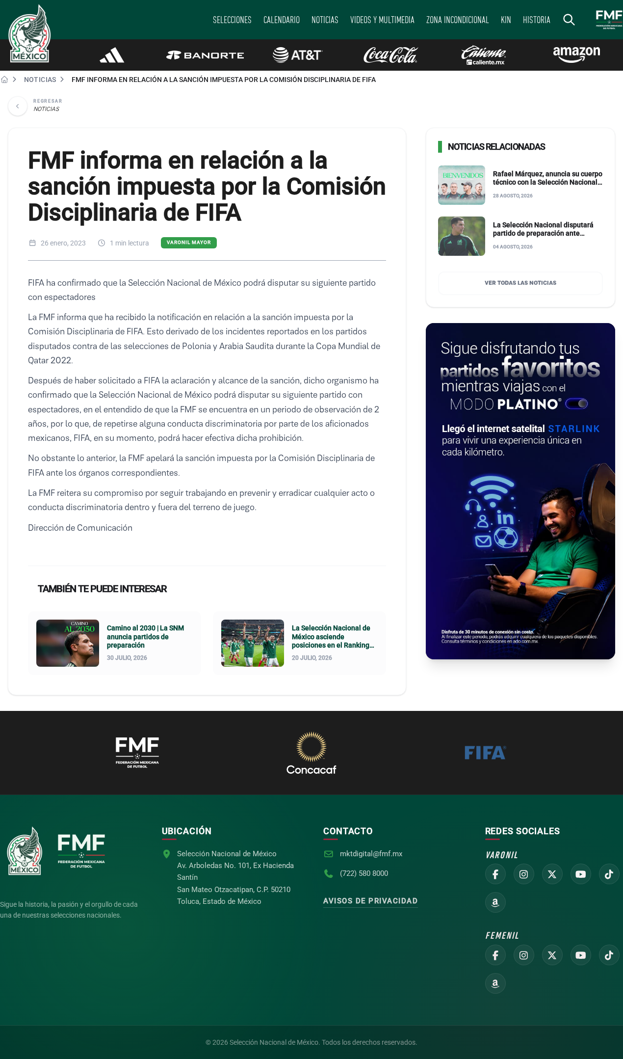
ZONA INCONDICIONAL (457, 19)
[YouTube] (581, 874)
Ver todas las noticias (520, 283)
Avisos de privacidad (370, 900)
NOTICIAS (325, 19)
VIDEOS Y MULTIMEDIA (382, 19)
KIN (506, 19)
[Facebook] (495, 874)
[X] (552, 874)
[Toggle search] (569, 19)
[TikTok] (609, 874)
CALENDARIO (281, 19)
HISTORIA (536, 19)
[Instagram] (524, 874)
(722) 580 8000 (364, 873)
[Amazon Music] (495, 902)
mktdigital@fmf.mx (371, 853)
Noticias (40, 79)
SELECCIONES (232, 19)
